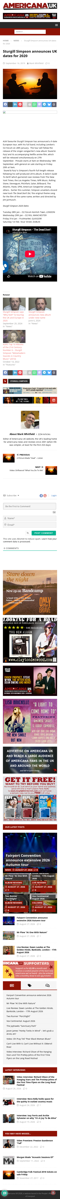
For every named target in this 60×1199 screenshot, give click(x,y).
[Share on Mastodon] (39, 104)
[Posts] (12, 985)
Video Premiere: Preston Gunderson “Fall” (35, 1142)
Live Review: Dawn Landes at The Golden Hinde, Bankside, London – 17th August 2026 (43, 873)
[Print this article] (29, 104)
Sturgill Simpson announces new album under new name (40, 315)
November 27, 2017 (29, 1178)
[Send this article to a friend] (24, 104)
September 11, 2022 (29, 1160)
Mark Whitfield (36, 63)
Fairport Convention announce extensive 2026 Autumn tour (28, 860)
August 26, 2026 (13, 1088)
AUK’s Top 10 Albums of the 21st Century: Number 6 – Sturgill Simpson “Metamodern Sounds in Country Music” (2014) (14, 351)
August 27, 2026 (23, 869)
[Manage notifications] (53, 1192)
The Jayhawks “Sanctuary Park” (21, 1026)
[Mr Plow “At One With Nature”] (9, 935)
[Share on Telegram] (44, 104)
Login (54, 495)
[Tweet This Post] (10, 104)
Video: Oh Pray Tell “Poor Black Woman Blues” (29, 1038)
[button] (56, 25)
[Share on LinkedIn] (15, 104)
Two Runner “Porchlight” (11, 897)
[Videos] (9, 1143)
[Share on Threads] (54, 104)
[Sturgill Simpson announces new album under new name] (40, 304)
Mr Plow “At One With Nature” (16, 877)
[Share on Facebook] (5, 104)
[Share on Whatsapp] (34, 104)
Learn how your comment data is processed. (30, 540)
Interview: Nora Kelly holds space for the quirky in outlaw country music (35, 1100)
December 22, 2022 (29, 1146)
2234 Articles (44, 434)
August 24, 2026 (27, 1105)
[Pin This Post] (19, 104)
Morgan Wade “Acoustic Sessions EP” (35, 1157)
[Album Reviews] (9, 1160)
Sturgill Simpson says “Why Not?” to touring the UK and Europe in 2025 (13, 316)
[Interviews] (9, 1080)
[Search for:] (30, 31)
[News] (9, 1175)
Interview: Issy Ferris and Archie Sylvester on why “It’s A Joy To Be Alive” (37, 1116)
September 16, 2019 (15, 63)
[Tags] (30, 985)
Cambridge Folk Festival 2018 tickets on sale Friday (37, 1173)
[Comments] (48, 985)
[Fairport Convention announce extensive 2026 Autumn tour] (9, 920)
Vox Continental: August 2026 (40, 897)
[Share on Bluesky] (49, 104)
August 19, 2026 (27, 1121)
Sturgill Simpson (19, 381)
